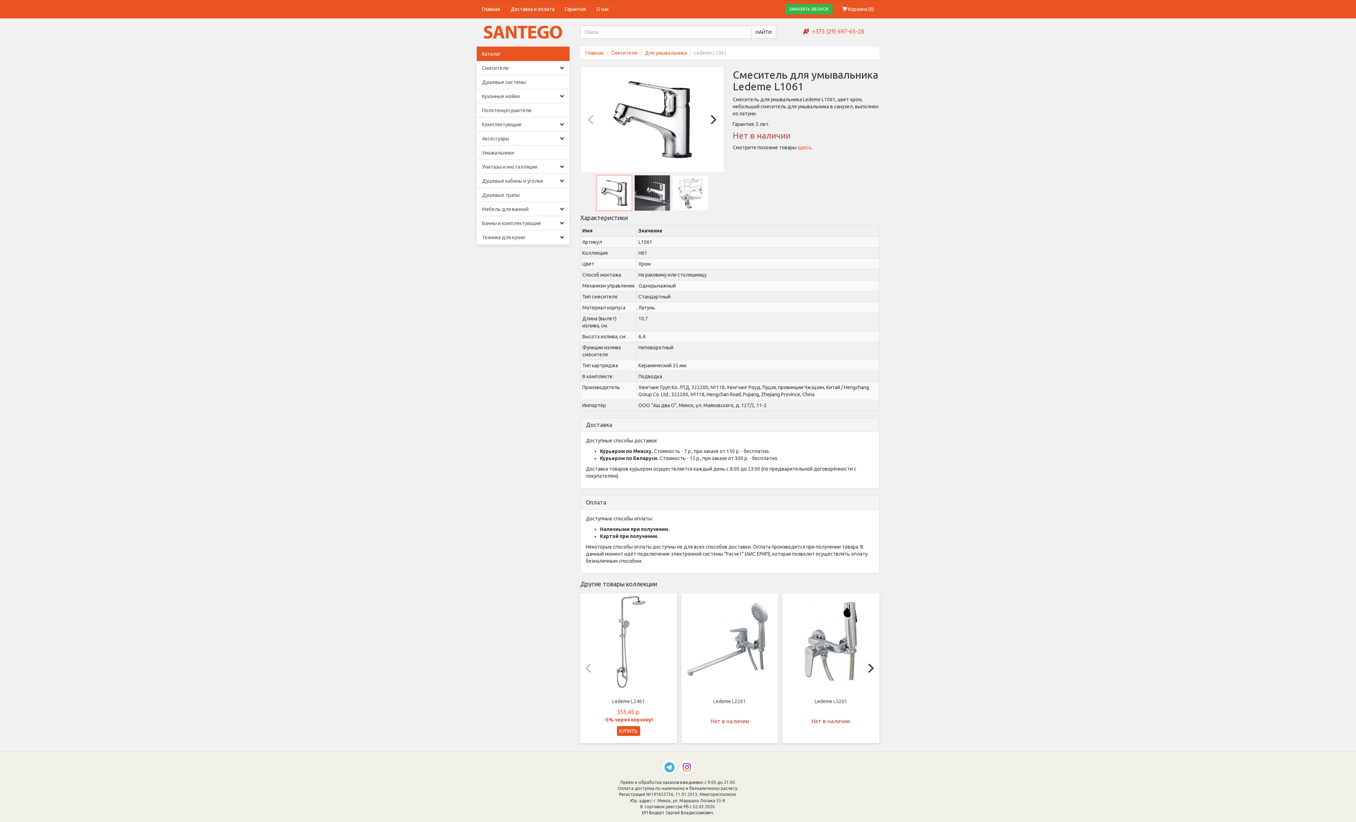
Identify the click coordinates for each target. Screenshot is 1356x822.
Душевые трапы (501, 195)
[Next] (712, 119)
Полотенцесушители (506, 110)
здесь (804, 147)
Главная (491, 9)
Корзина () (860, 9)
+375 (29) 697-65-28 (838, 31)
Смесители (495, 68)
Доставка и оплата (532, 9)
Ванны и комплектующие (511, 223)
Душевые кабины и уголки (512, 181)
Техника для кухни (503, 237)
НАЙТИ (764, 32)
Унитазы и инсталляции (509, 167)
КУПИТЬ (628, 731)
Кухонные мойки (501, 96)
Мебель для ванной (505, 209)
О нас (602, 9)
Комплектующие (502, 124)
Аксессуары (495, 138)
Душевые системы (504, 82)
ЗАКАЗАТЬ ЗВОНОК (809, 9)
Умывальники (498, 153)
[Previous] (592, 119)
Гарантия (575, 9)
